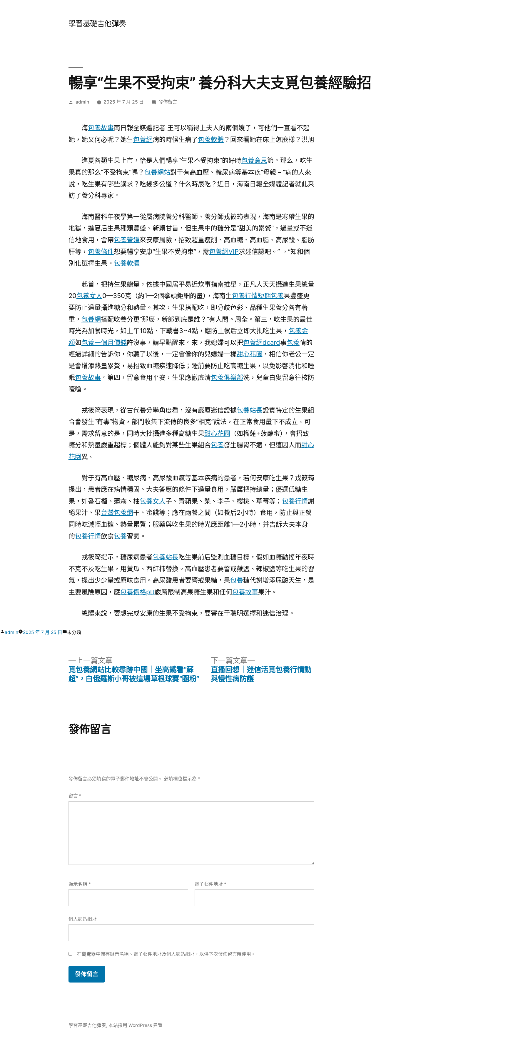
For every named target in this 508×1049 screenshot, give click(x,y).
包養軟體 (211, 139)
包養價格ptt (137, 592)
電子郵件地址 (210, 884)
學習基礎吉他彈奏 (97, 23)
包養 (293, 342)
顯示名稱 (79, 884)
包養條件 (101, 251)
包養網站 (157, 172)
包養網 (143, 139)
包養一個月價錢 (104, 342)
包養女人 (89, 295)
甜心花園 (250, 354)
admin (82, 102)
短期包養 (271, 295)
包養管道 (127, 240)
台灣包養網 (117, 512)
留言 (74, 796)
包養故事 (101, 127)
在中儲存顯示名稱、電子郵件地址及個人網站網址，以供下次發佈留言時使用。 (166, 954)
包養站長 (250, 410)
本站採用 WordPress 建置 (135, 1025)
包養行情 (245, 295)
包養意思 (254, 160)
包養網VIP (224, 251)
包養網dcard (261, 342)
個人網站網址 (82, 919)
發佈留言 (167, 102)
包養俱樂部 (227, 377)
